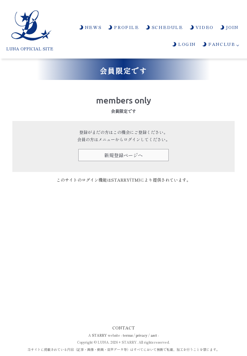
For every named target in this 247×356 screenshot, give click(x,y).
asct (154, 335)
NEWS (92, 27)
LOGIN (186, 44)
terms (128, 335)
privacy (141, 335)
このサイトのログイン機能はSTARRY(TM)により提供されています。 (123, 180)
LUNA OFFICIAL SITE (29, 49)
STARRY (99, 335)
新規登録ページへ (123, 155)
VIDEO (204, 27)
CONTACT (123, 328)
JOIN (231, 27)
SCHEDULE (166, 27)
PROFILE (125, 27)
